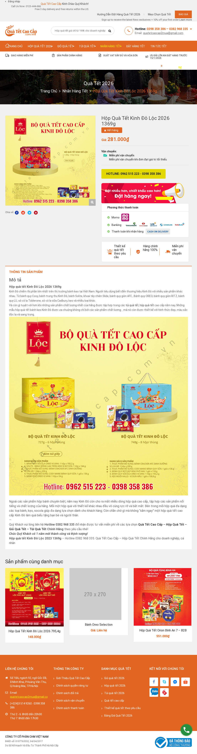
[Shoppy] (185, 682)
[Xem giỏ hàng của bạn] (158, 67)
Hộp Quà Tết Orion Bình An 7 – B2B (163, 630)
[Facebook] (153, 682)
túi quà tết (132, 305)
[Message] (175, 682)
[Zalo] (153, 692)
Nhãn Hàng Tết (75, 91)
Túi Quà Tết (38, 529)
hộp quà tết (147, 305)
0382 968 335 (178, 29)
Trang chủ (48, 91)
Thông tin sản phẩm (26, 272)
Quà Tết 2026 (99, 83)
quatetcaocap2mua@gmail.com (163, 33)
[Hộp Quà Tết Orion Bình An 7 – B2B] (163, 597)
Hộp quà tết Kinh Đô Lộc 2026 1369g (135, 121)
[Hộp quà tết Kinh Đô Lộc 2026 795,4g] (34, 597)
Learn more (185, 19)
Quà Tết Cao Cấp (150, 524)
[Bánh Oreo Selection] (98, 594)
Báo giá (183, 14)
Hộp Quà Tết (175, 524)
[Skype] (164, 682)
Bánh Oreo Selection (99, 624)
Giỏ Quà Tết (17, 529)
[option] (50, 160)
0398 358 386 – (158, 29)
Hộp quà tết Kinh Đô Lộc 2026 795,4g (34, 631)
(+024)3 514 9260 (21, 703)
